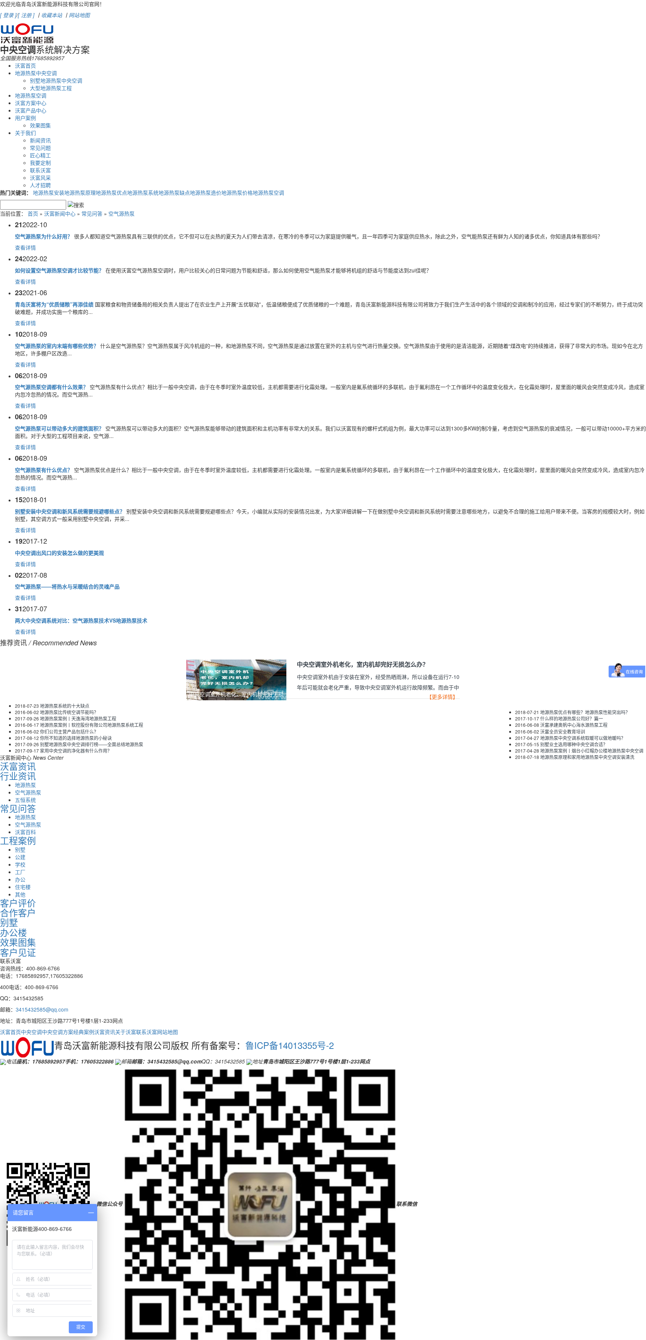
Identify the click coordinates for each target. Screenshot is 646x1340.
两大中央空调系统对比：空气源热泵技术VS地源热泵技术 (81, 620)
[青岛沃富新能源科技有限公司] (27, 31)
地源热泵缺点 (174, 192)
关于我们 (25, 132)
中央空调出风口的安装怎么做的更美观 (59, 552)
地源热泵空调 (30, 95)
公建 (20, 857)
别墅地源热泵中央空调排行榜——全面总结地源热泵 (91, 744)
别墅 (20, 849)
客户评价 (18, 902)
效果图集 (40, 125)
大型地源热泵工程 (51, 88)
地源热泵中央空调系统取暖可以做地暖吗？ (582, 738)
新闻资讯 (40, 140)
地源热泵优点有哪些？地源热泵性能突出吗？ (585, 712)
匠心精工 (40, 155)
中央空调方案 (57, 1031)
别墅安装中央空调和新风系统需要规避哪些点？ (70, 511)
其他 (20, 894)
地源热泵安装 (48, 192)
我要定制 (40, 162)
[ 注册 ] (26, 15)
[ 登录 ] (8, 15)
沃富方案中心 (30, 102)
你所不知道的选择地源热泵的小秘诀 (76, 738)
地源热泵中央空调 (36, 73)
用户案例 (25, 117)
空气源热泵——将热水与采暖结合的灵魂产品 (67, 586)
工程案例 (18, 840)
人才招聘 (40, 185)
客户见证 (18, 951)
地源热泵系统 (143, 192)
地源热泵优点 (111, 192)
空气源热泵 (121, 213)
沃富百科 (25, 832)
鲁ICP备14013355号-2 (289, 1045)
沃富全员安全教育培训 (562, 731)
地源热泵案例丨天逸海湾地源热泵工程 (78, 718)
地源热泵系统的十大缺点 (64, 706)
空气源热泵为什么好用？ (44, 236)
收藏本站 (51, 15)
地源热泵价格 (237, 192)
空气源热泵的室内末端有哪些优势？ (57, 345)
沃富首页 (25, 65)
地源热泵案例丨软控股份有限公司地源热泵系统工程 (91, 725)
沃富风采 (40, 177)
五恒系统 (25, 799)
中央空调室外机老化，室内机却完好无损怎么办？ (362, 664)
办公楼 (13, 932)
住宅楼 (23, 886)
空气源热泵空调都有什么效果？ (51, 386)
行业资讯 (18, 775)
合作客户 (18, 912)
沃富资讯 (18, 765)
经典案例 (83, 1031)
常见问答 (91, 213)
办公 (20, 879)
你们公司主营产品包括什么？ (69, 731)
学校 (20, 864)
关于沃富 (125, 1031)
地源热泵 (25, 784)
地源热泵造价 (205, 192)
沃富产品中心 (30, 110)
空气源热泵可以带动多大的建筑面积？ (59, 428)
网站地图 (79, 15)
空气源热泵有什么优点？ (44, 469)
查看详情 (25, 247)
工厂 (20, 872)
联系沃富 (40, 170)
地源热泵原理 (80, 192)
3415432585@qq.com (42, 1009)
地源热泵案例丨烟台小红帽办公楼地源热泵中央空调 (591, 750)
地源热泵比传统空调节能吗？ (69, 712)
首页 (33, 213)
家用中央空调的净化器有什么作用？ (76, 750)
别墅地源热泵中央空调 (56, 80)
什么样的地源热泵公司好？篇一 (571, 718)
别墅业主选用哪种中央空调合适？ (573, 744)
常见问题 (40, 147)
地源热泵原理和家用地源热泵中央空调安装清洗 (587, 757)
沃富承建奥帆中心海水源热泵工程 (573, 725)
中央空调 (31, 1031)
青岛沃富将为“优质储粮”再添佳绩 (54, 304)
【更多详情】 (442, 697)
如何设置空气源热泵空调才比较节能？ (59, 270)
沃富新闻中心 (60, 213)
